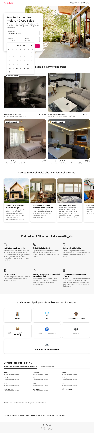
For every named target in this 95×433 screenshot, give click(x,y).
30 (31, 68)
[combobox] (23, 34)
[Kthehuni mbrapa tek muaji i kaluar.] (10, 45)
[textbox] (15, 40)
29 (28, 68)
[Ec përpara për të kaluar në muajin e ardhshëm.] (31, 45)
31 (9, 72)
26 (17, 68)
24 (10, 68)
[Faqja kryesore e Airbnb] (8, 3)
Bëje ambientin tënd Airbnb (79, 3)
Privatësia (43, 430)
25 (13, 68)
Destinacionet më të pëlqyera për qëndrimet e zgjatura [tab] (20, 367)
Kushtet (50, 430)
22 (28, 64)
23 (31, 64)
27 (20, 68)
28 (24, 68)
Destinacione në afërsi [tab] (47, 367)
